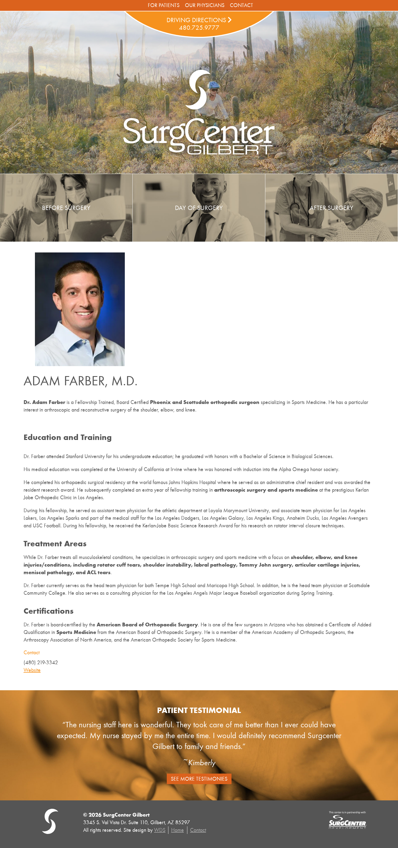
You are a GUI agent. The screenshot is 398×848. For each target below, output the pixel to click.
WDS (159, 830)
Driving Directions (197, 20)
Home (177, 830)
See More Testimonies (199, 779)
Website (32, 670)
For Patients (164, 5)
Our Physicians (204, 5)
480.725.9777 (199, 27)
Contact (241, 5)
